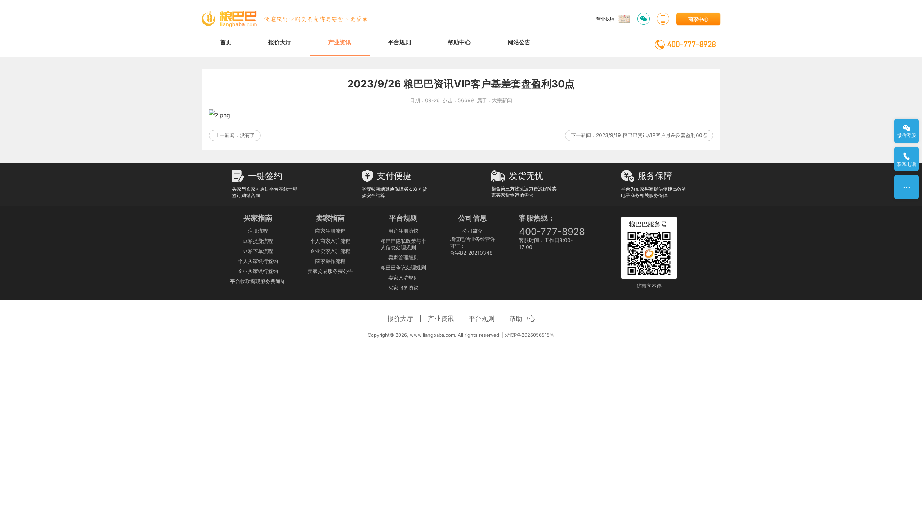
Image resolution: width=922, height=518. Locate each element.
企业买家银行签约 (258, 271)
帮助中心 (459, 42)
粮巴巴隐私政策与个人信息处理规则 (403, 244)
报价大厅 (279, 42)
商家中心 (698, 19)
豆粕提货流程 (258, 241)
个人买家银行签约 (258, 261)
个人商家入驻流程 (330, 241)
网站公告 (519, 42)
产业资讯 (339, 42)
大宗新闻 (502, 100)
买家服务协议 (403, 288)
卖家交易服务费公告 (330, 271)
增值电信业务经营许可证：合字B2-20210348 (472, 246)
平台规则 (399, 42)
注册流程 (258, 231)
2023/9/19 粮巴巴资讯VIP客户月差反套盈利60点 (651, 135)
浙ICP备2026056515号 (529, 335)
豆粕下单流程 (258, 251)
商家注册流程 (330, 231)
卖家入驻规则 (403, 277)
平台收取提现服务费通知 (258, 281)
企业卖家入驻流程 (330, 251)
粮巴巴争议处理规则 (403, 267)
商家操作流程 (330, 261)
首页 (226, 42)
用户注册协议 (403, 231)
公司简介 (472, 231)
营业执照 (605, 19)
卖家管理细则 (403, 257)
